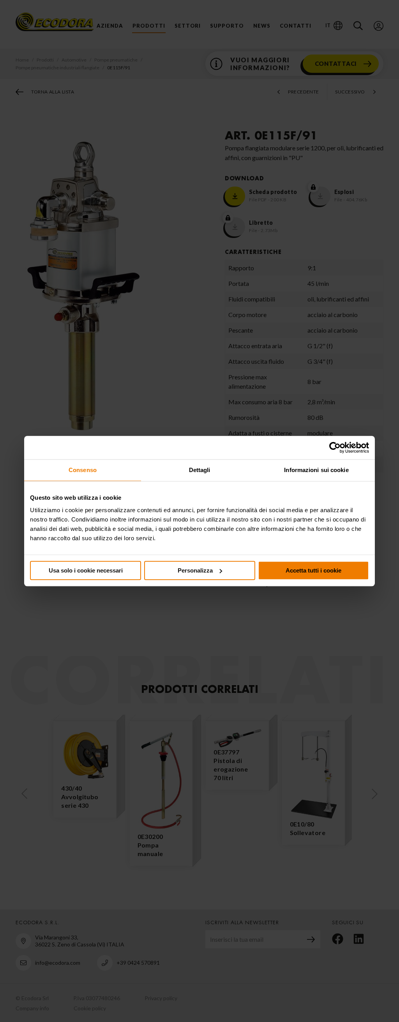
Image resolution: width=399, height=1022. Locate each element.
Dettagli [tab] (199, 470)
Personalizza (195, 570)
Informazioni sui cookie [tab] (316, 470)
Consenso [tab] (83, 470)
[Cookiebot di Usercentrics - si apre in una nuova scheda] (335, 447)
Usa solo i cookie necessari (86, 570)
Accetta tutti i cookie (313, 570)
